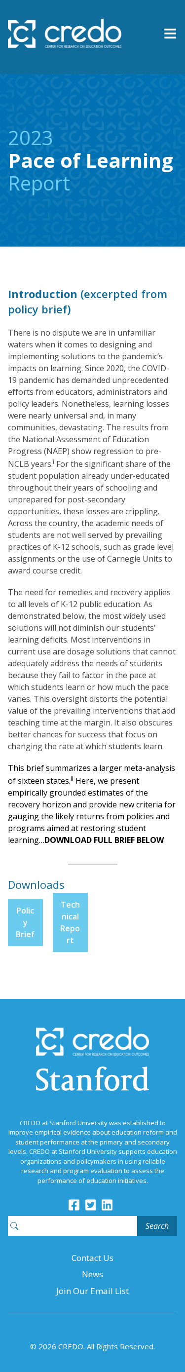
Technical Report (70, 922)
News (92, 1274)
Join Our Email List (92, 1290)
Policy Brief (25, 922)
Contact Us (92, 1257)
